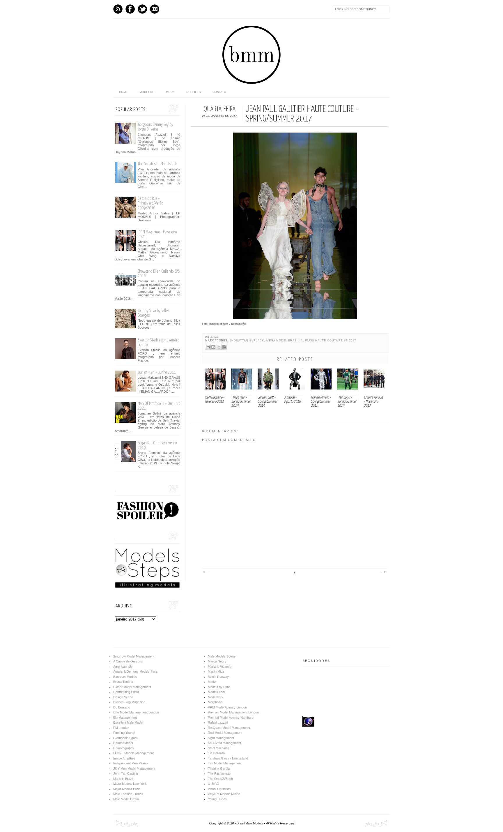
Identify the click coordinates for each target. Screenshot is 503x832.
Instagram (154, 9)
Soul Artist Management (224, 743)
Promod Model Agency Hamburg (231, 717)
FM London (121, 727)
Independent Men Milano (130, 763)
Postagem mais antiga (383, 572)
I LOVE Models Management (133, 753)
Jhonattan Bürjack (247, 340)
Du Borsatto (121, 707)
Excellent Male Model (128, 722)
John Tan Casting (125, 773)
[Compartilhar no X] (219, 347)
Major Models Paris (126, 789)
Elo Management (125, 717)
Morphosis (215, 702)
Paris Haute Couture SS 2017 (330, 340)
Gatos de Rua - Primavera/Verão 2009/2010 (150, 203)
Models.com (216, 692)
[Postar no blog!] (213, 347)
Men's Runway (218, 676)
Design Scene (123, 697)
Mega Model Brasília (284, 340)
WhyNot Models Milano (224, 794)
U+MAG (213, 783)
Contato (219, 92)
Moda (170, 92)
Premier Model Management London (233, 712)
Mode (212, 681)
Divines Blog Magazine (129, 702)
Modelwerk (215, 697)
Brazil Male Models (250, 823)
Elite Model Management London (136, 712)
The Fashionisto (219, 773)
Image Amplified (124, 758)
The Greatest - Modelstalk (157, 164)
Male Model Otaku (126, 799)
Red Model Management (225, 732)
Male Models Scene (221, 656)
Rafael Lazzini (218, 722)
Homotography (123, 748)
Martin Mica (216, 671)
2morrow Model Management (133, 656)
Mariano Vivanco (219, 666)
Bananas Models (125, 676)
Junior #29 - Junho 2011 (157, 372)
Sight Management (221, 738)
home (123, 92)
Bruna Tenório (123, 681)
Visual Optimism (219, 789)
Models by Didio (219, 687)
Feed (118, 9)
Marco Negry (217, 661)
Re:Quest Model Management (229, 727)
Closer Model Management (132, 687)
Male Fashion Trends (128, 794)
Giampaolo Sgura (125, 738)
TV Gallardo (216, 753)
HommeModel (123, 743)
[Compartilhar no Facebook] (224, 347)
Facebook (130, 9)
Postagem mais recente (206, 572)
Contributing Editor (126, 692)
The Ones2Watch (220, 778)
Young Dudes (217, 799)
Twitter (142, 9)
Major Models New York (130, 783)
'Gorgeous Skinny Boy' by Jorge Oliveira (155, 126)
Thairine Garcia (219, 768)
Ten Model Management (225, 763)
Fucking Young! (124, 732)
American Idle (122, 666)
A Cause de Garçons (128, 661)
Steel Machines (218, 748)
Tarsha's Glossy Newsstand (228, 758)
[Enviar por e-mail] (208, 347)
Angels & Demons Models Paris (135, 671)
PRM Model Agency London (227, 707)
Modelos (146, 92)
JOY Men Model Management (134, 768)
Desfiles (193, 92)
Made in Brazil (123, 778)
